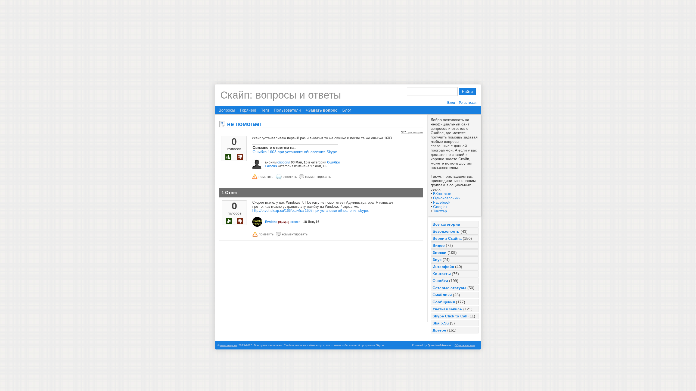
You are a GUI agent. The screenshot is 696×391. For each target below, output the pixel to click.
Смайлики (442, 295)
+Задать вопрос (321, 110)
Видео (439, 245)
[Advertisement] (348, 38)
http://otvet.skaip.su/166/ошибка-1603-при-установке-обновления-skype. (310, 211)
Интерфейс (443, 266)
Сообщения (444, 302)
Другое (439, 330)
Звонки (439, 252)
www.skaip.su (228, 345)
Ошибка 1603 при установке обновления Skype (295, 152)
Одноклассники (447, 198)
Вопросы (227, 110)
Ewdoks (271, 166)
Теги (265, 110)
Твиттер (440, 211)
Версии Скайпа (447, 238)
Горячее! (248, 110)
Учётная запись (447, 309)
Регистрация (468, 103)
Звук (437, 259)
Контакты (442, 274)
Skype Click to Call (450, 316)
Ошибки (440, 281)
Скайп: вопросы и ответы (280, 95)
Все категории (446, 224)
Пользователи (287, 110)
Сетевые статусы (449, 288)
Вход (451, 103)
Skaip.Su (441, 323)
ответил (296, 222)
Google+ (440, 206)
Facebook (441, 202)
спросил (283, 162)
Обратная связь (465, 345)
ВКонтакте (442, 193)
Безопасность (446, 231)
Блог (346, 110)
